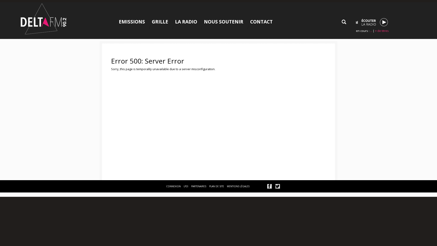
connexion (173, 186)
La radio (186, 21)
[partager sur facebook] (269, 186)
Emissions (132, 21)
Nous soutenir (223, 21)
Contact (261, 21)
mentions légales (238, 186)
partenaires (198, 186)
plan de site (216, 186)
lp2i (186, 186)
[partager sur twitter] (277, 186)
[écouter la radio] (372, 22)
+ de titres (382, 31)
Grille (160, 21)
